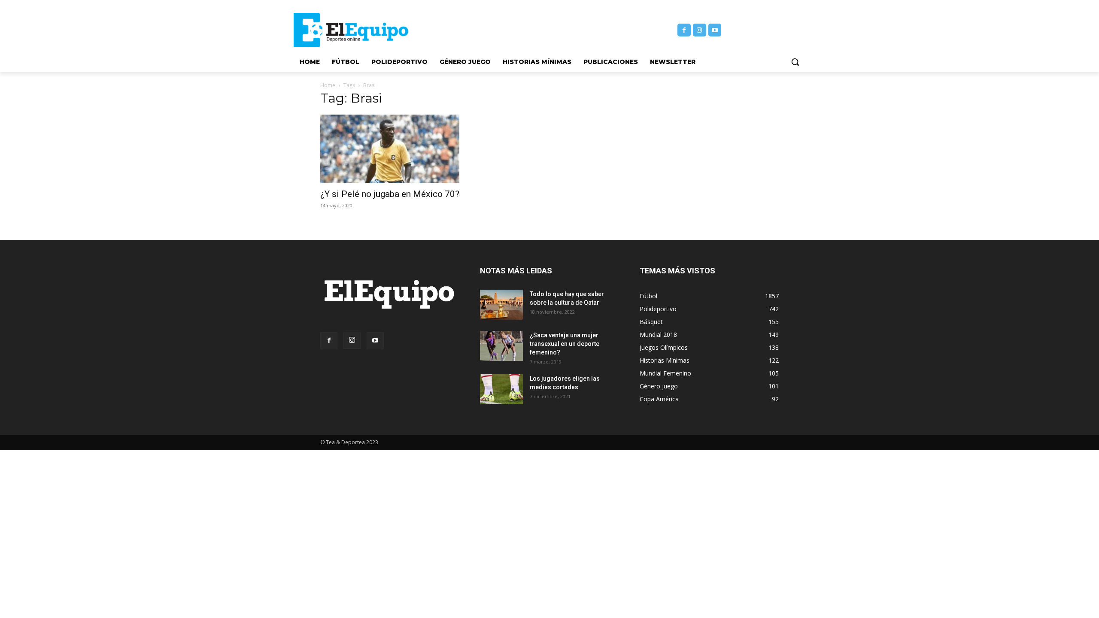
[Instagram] (699, 30)
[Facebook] (684, 30)
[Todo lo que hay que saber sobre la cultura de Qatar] (501, 305)
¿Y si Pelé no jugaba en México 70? (389, 194)
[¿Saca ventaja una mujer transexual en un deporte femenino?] (501, 346)
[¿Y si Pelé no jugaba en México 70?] (389, 149)
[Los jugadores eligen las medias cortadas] (501, 389)
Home (327, 85)
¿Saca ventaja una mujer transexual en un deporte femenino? (564, 344)
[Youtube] (715, 30)
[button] (795, 62)
